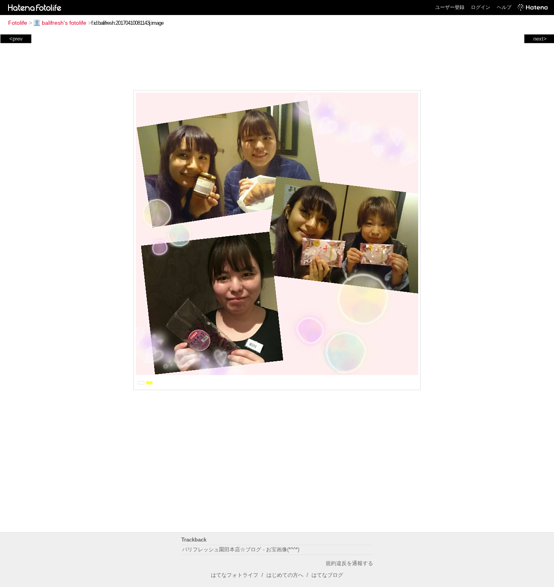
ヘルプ (504, 7)
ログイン (480, 7)
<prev (16, 39)
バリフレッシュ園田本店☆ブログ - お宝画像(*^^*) (240, 549)
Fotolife (17, 22)
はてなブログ (327, 575)
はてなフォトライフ (234, 575)
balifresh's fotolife (64, 22)
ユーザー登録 (449, 7)
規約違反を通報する (349, 563)
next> (540, 39)
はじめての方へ (284, 575)
